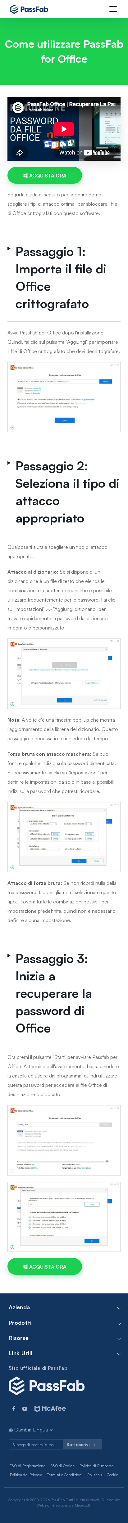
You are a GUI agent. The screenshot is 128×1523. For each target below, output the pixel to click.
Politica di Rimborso (96, 1465)
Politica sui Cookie (102, 1474)
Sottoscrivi (78, 1444)
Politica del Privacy (26, 1474)
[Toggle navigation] (113, 9)
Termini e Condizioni (64, 1474)
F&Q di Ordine (62, 1465)
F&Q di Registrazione (27, 1465)
